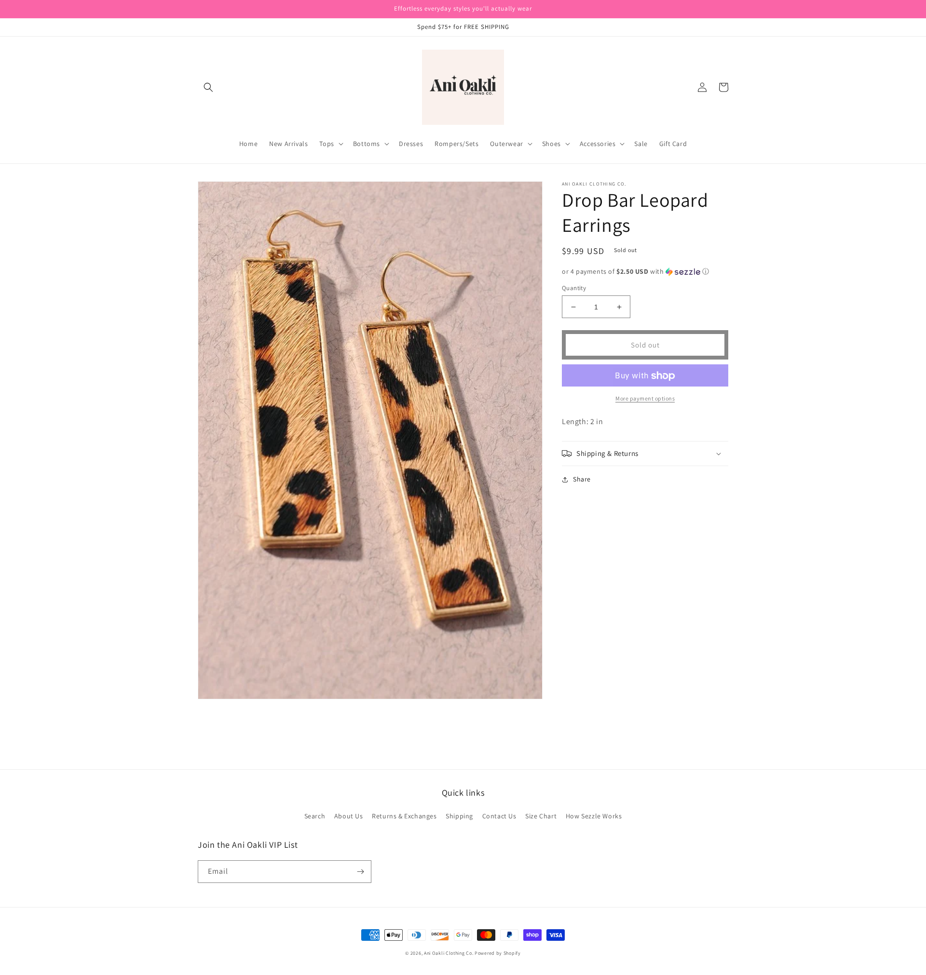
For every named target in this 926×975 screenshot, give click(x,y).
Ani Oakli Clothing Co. (449, 953)
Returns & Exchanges (404, 816)
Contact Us (499, 816)
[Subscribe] (360, 871)
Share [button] (582, 479)
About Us (348, 816)
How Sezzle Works (594, 816)
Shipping (459, 816)
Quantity (574, 288)
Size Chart (541, 816)
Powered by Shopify (498, 953)
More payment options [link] (645, 398)
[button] (208, 87)
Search (315, 816)
